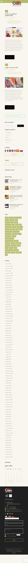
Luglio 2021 (8, 354)
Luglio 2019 (8, 411)
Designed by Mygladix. (11, 551)
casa (17, 224)
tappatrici (7, 252)
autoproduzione (18, 217)
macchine (13, 236)
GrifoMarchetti (12, 17)
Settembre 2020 (9, 378)
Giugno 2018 (8, 440)
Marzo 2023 (8, 306)
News (6, 17)
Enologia (8, 132)
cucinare (14, 227)
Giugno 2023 (9, 299)
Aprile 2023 (8, 304)
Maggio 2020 (9, 387)
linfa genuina (8, 236)
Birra (7, 137)
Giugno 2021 (8, 356)
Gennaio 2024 (9, 287)
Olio (7, 142)
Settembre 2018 (9, 433)
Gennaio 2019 (9, 426)
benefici (7, 220)
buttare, (13, 20)
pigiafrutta (18, 243)
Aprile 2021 (8, 361)
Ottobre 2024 (9, 278)
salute (15, 248)
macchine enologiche (9, 238)
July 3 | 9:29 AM (10, 19)
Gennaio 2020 (9, 397)
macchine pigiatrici (9, 241)
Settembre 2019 (9, 407)
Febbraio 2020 (9, 395)
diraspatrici (20, 227)
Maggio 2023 (9, 302)
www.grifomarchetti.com (16, 511)
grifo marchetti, (14, 21)
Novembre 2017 (9, 457)
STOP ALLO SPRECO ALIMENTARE (11, 15)
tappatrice (16, 250)
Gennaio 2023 (9, 311)
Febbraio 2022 (9, 337)
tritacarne (13, 252)
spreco (16, 23)
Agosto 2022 (8, 323)
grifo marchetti (16, 231)
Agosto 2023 (8, 294)
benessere (12, 220)
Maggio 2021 (8, 359)
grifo (21, 229)
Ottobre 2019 (9, 404)
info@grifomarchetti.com (15, 510)
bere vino (7, 222)
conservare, (18, 20)
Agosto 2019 (8, 409)
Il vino (20, 234)
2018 (6, 217)
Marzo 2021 (8, 364)
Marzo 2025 (8, 271)
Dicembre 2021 (9, 342)
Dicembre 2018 (9, 428)
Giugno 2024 (9, 280)
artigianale (11, 217)
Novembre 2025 (9, 268)
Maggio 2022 (9, 330)
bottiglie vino (8, 224)
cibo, (15, 20)
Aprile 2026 (8, 263)
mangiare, (13, 22)
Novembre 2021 (9, 345)
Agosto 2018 (8, 435)
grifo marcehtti (8, 231)
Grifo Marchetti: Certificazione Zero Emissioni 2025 (16, 205)
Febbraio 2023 (9, 309)
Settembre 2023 (9, 292)
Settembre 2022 (9, 321)
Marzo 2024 (8, 282)
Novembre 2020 (9, 373)
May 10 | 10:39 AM (11, 71)
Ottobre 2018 (9, 430)
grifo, (8, 73)
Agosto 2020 (8, 380)
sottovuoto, (10, 23)
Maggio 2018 (8, 442)
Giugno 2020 (9, 385)
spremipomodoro (9, 250)
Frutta (7, 135)
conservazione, (19, 72)
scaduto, (20, 22)
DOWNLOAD (14, 154)
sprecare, (13, 23)
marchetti (7, 243)
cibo (20, 224)
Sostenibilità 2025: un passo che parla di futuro (16, 180)
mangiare (16, 241)
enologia (7, 229)
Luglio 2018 (8, 438)
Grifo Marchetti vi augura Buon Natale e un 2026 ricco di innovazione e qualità (16, 187)
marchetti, (11, 73)
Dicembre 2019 (9, 399)
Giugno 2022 (9, 328)
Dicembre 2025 (9, 266)
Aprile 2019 (8, 419)
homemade (15, 234)
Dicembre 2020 (9, 371)
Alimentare (8, 139)
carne (13, 224)
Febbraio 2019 (9, 423)
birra (12, 222)
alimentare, (10, 20)
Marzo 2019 (8, 421)
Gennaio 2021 (9, 368)
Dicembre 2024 (9, 273)
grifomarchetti (8, 234)
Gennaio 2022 (9, 340)
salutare (11, 248)
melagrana (13, 243)
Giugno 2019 (8, 414)
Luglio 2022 (8, 325)
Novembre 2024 (9, 275)
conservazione (8, 227)
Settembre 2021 (9, 349)
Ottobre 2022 (9, 318)
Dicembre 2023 (9, 290)
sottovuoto (19, 73)
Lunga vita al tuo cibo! (11, 68)
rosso (7, 248)
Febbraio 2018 (9, 450)
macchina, (19, 21)
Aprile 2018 (8, 445)
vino (6, 254)
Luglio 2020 (8, 383)
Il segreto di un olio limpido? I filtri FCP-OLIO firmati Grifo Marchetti (16, 197)
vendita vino (18, 252)
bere (16, 220)
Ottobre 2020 (9, 376)
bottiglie (15, 222)
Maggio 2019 (8, 416)
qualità (18, 245)
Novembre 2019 (9, 402)
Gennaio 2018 (9, 452)
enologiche (12, 229)
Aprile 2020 (8, 390)
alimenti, (9, 72)
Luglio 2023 (8, 297)
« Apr (6, 485)
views (11, 183)
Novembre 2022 (9, 316)
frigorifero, (9, 21)
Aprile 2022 (8, 333)
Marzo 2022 (8, 335)
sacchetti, (17, 22)
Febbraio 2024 (9, 285)
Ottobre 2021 (9, 347)
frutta (17, 229)
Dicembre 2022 (9, 314)
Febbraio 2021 (9, 366)
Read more (9, 57)
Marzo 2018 (8, 447)
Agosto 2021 (8, 352)
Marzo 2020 (8, 392)
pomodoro (8, 245)
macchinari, (10, 22)
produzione (13, 245)
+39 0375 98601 (12, 507)
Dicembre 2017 (9, 454)
